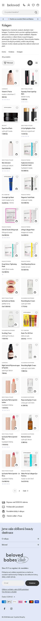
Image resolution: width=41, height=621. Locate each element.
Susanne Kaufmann (27, 298)
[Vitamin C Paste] (11, 77)
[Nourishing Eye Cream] (30, 287)
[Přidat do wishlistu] (17, 71)
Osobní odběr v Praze (14, 516)
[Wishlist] (33, 5)
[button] (3, 19)
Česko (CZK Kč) (7, 597)
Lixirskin (5, 89)
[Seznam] (36, 63)
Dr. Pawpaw (5, 194)
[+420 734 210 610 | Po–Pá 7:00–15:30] (24, 5)
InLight (4, 125)
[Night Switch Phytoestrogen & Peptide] (11, 351)
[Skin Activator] (11, 149)
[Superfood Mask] (11, 114)
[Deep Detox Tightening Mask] (11, 250)
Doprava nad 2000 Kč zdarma (17, 502)
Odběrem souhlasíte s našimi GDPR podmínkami (15, 589)
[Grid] (30, 63)
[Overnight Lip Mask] (11, 183)
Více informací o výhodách (9, 592)
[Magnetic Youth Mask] (30, 183)
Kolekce (11, 52)
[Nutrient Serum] (30, 423)
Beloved (10, 617)
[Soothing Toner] (11, 319)
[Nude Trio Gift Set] (30, 319)
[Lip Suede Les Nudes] (11, 287)
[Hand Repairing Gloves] (30, 250)
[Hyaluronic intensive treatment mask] (30, 149)
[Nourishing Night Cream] (30, 351)
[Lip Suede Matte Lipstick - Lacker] (11, 386)
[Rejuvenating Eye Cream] (30, 386)
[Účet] (28, 5)
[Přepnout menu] (3, 5)
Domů (4, 52)
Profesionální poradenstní (14, 506)
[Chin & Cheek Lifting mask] (11, 215)
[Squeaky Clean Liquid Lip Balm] (30, 77)
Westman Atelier (26, 89)
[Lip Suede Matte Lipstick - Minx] (11, 423)
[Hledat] (36, 12)
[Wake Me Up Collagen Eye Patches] (30, 459)
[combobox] (20, 12)
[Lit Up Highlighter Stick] (30, 114)
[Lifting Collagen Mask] (30, 215)
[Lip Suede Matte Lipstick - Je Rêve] (11, 459)
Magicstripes (25, 160)
